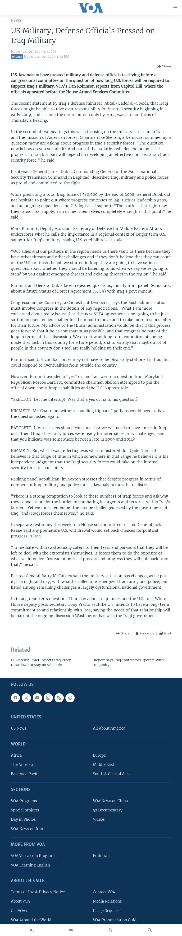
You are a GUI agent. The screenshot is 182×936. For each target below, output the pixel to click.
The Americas (23, 765)
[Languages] (111, 930)
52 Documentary (108, 810)
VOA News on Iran (27, 829)
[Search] (150, 930)
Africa (16, 755)
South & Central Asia (111, 774)
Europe (99, 755)
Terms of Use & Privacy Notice (38, 892)
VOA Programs (24, 801)
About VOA (20, 901)
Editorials (101, 856)
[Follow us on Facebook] (15, 697)
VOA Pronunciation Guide (115, 920)
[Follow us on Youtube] (37, 697)
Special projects (25, 810)
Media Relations (107, 901)
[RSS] (59, 697)
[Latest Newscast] (32, 930)
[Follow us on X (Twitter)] (26, 697)
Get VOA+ (19, 910)
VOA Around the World (31, 920)
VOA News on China (110, 801)
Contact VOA (104, 892)
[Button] (164, 66)
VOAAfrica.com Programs (33, 856)
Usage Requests (107, 910)
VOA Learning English (30, 865)
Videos (99, 819)
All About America (109, 728)
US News (18, 728)
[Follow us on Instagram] (48, 697)
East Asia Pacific (26, 774)
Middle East (103, 765)
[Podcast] (69, 697)
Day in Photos (23, 819)
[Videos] (71, 930)
